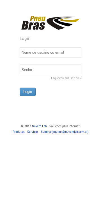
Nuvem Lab (39, 126)
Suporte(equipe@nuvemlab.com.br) (64, 132)
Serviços (32, 132)
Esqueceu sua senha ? (66, 78)
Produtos (19, 132)
